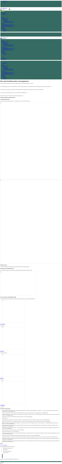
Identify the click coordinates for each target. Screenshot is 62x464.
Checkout (5, 30)
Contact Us (3, 28)
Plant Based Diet (6, 25)
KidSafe (1, 378)
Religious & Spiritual (5, 18)
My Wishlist (4, 63)
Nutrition (3, 13)
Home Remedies (8, 21)
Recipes (4, 47)
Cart (4, 31)
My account (4, 29)
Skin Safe (2, 351)
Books (3, 27)
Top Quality (2, 324)
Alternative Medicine (8, 26)
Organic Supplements (8, 24)
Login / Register (5, 62)
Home (3, 17)
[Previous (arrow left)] (0, 463)
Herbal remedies (8, 22)
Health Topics (4, 12)
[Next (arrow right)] (1, 463)
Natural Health (4, 14)
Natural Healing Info (5, 20)
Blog (3, 23)
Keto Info (3, 51)
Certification (2, 405)
